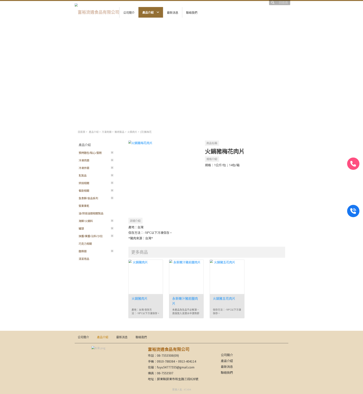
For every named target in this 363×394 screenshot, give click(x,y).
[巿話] (353, 164)
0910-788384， (167, 361)
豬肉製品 (119, 131)
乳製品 (83, 175)
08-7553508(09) (168, 355)
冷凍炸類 (84, 168)
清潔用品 (84, 259)
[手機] (353, 211)
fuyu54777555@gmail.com (176, 367)
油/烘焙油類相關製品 (91, 213)
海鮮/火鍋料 (86, 221)
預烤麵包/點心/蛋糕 (90, 152)
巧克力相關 (85, 243)
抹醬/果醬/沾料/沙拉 (91, 236)
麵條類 (83, 251)
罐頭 (81, 228)
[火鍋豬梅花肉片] (163, 175)
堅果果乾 (84, 206)
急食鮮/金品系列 (88, 198)
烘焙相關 (84, 183)
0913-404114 (187, 361)
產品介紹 (94, 131)
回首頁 (81, 131)
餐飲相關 (84, 190)
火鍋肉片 (132, 131)
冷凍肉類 (107, 131)
